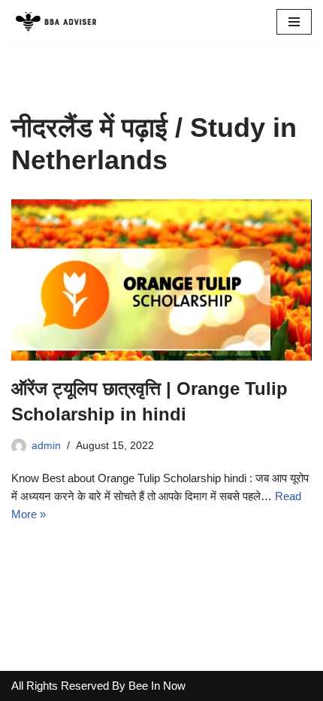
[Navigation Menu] (294, 22)
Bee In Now (157, 685)
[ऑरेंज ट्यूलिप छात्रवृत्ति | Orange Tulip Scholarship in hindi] (161, 280)
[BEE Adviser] (56, 22)
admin (46, 445)
